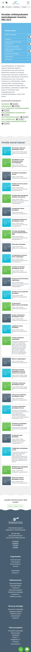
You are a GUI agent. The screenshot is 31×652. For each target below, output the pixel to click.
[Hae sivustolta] (3, 3)
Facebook (15, 541)
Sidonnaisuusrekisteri (15, 590)
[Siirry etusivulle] (15, 4)
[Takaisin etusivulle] (2, 7)
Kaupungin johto (16, 559)
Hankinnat (15, 618)
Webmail (14, 573)
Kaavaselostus (6, 106)
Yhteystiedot (15, 635)
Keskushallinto (15, 562)
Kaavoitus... (17, 7)
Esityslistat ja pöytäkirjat (15, 592)
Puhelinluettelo (15, 633)
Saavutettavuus (15, 644)
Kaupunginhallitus (15, 585)
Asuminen (8, 7)
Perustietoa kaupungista (15, 631)
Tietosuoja (15, 641)
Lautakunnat (15, 588)
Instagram (15, 543)
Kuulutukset (14, 594)
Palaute (14, 637)
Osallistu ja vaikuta (15, 596)
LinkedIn (15, 547)
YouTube (15, 545)
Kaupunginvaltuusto (15, 583)
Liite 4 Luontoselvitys (8, 119)
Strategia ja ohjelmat (15, 611)
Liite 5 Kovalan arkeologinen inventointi (13, 121)
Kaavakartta (5, 104)
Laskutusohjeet (15, 616)
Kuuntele (15, 104)
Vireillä (24, 7)
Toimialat (15, 566)
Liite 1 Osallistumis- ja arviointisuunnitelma (15, 108)
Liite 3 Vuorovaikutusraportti (10, 117)
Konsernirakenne (15, 564)
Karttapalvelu (15, 639)
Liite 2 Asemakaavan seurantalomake (13, 112)
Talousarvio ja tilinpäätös (15, 609)
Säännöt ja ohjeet (15, 613)
